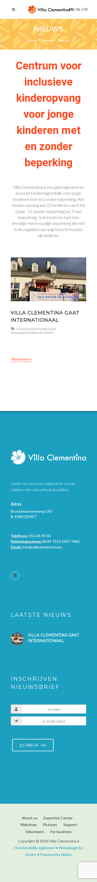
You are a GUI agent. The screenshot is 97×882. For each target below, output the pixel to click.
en (71, 9)
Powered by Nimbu (56, 854)
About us (29, 818)
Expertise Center (58, 818)
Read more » (21, 359)
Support (70, 824)
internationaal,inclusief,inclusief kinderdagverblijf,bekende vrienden (33, 330)
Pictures (50, 824)
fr (85, 9)
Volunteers (34, 831)
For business (61, 831)
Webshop (28, 824)
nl (78, 9)
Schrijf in (33, 745)
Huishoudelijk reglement (34, 847)
